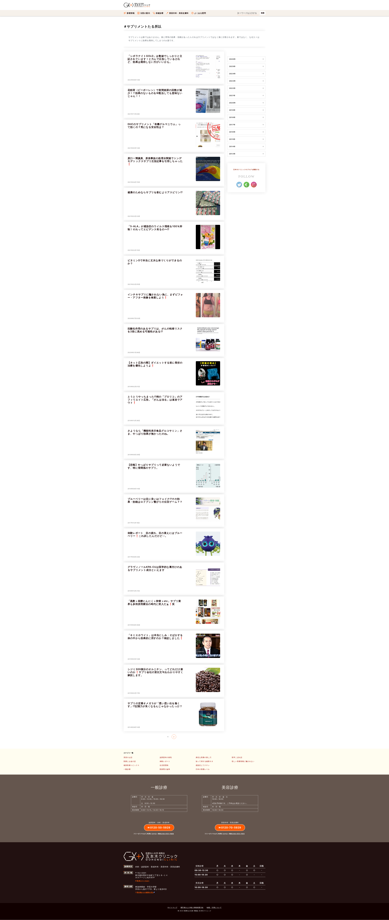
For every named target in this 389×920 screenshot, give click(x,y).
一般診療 (127, 769)
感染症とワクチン (203, 765)
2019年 (232, 110)
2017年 (232, 125)
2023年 (232, 81)
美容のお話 (128, 757)
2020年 (232, 103)
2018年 (232, 117)
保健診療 (160, 13)
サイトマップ (172, 907)
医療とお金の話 (130, 761)
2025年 (232, 66)
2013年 (232, 154)
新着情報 (131, 13)
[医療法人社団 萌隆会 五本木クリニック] (137, 5)
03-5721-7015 (239, 834)
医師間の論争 (165, 769)
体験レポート (165, 761)
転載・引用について (214, 907)
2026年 (232, 59)
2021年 (232, 95)
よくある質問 (200, 13)
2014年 (232, 146)
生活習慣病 (164, 765)
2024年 (232, 74)
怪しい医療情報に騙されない (243, 761)
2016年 (232, 132)
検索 (262, 13)
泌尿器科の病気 (166, 757)
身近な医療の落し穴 (203, 757)
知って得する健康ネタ (204, 761)
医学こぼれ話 (237, 757)
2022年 (232, 88)
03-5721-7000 (168, 834)
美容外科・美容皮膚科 (179, 13)
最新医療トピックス (131, 765)
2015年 (232, 139)
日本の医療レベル (203, 769)
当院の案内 (145, 13)
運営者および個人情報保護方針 (192, 907)
